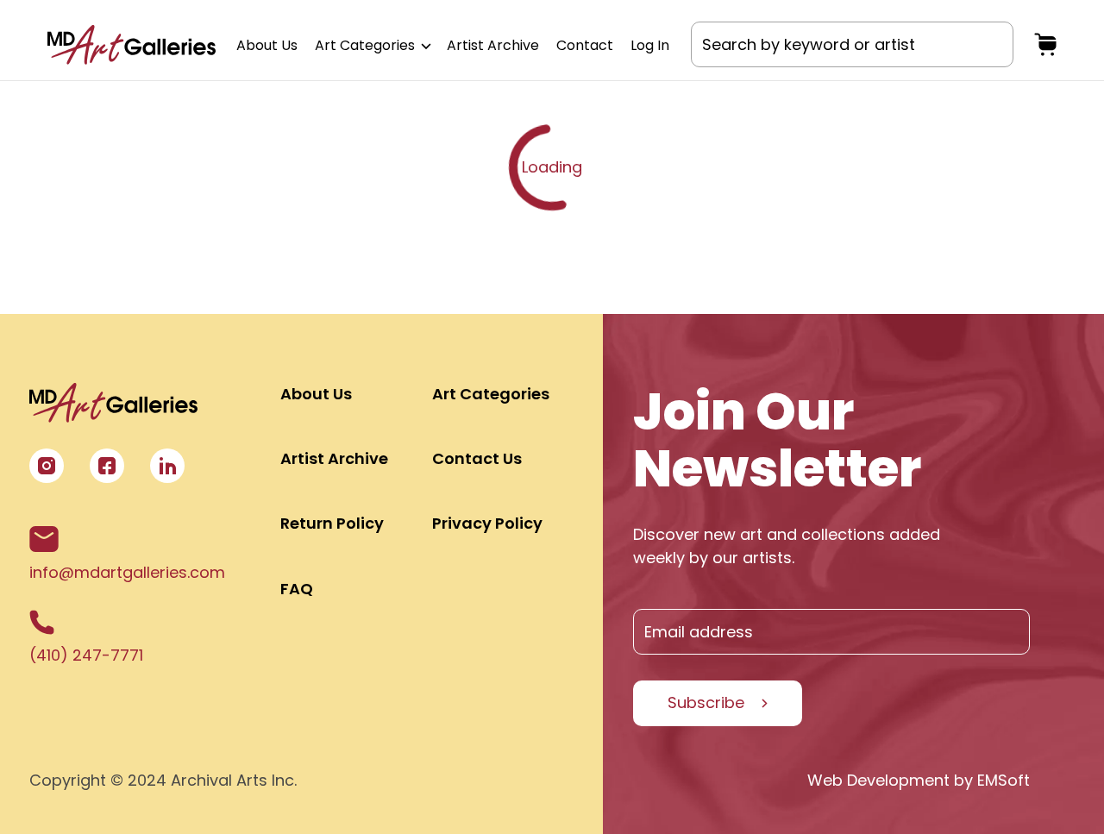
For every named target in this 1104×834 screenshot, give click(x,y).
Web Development (878, 780)
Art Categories (366, 45)
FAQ (296, 588)
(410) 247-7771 (86, 655)
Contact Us (477, 458)
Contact (584, 45)
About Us (267, 45)
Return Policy (332, 523)
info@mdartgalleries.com (127, 572)
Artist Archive (493, 45)
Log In (649, 45)
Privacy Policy (487, 523)
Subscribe (706, 702)
